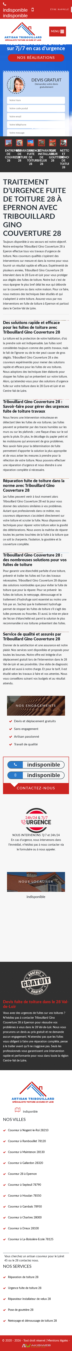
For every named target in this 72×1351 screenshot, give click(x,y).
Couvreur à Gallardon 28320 (25, 1163)
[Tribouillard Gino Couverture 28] (23, 31)
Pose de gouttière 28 (20, 1310)
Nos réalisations (36, 58)
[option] (8, 151)
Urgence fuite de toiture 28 (24, 1288)
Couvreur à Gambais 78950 (25, 1206)
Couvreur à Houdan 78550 (24, 1195)
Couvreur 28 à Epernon (22, 1174)
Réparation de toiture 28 (23, 1277)
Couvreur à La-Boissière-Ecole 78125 (30, 1239)
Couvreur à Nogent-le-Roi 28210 (28, 1130)
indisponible (15, 15)
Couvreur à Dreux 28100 (23, 1228)
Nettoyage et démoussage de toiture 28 (32, 1320)
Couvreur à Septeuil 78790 (24, 1185)
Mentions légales (57, 1340)
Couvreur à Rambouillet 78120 (27, 1141)
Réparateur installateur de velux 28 (29, 1299)
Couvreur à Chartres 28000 (25, 1217)
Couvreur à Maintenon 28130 (26, 1152)
